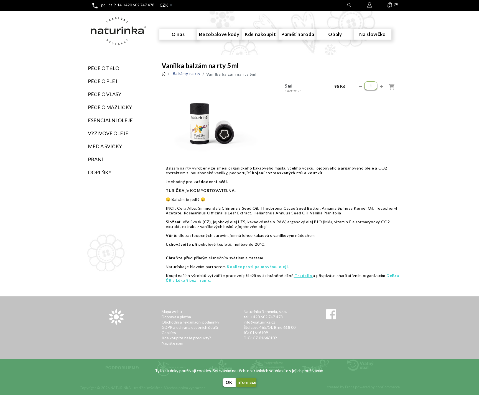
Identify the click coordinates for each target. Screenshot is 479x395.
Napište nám (173, 343)
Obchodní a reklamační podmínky (191, 322)
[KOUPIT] (392, 86)
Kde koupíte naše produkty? (186, 337)
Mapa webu (172, 311)
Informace (246, 382)
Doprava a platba (176, 316)
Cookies (169, 332)
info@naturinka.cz (259, 322)
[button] (390, 6)
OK (229, 382)
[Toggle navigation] (86, 16)
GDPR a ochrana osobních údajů (190, 327)
